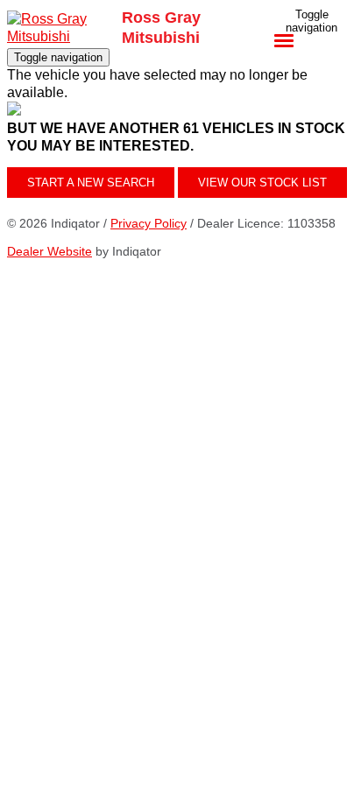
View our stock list (262, 182)
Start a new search (90, 182)
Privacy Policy (148, 223)
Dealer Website (49, 251)
